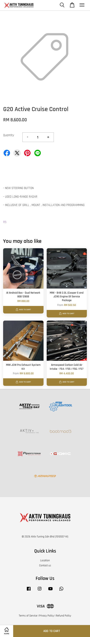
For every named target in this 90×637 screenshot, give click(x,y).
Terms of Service (28, 615)
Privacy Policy (46, 615)
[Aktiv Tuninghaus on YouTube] (50, 590)
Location (45, 560)
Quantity (8, 135)
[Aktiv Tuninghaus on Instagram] (39, 590)
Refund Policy (63, 615)
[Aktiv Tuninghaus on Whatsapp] (61, 590)
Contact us (45, 565)
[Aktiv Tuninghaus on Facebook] (29, 590)
